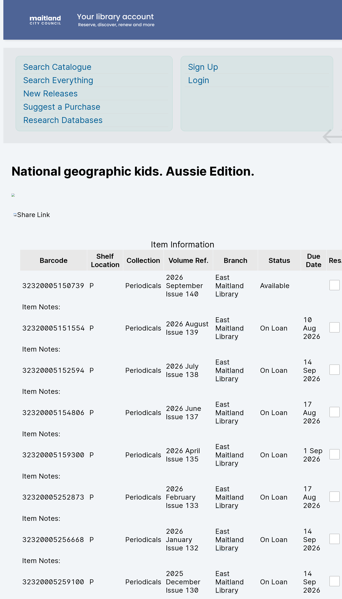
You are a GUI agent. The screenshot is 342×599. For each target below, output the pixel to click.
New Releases (50, 93)
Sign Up (203, 67)
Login (198, 80)
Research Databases (63, 120)
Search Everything (58, 80)
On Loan (274, 328)
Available (275, 285)
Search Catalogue (57, 67)
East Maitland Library (229, 285)
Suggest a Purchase (61, 107)
